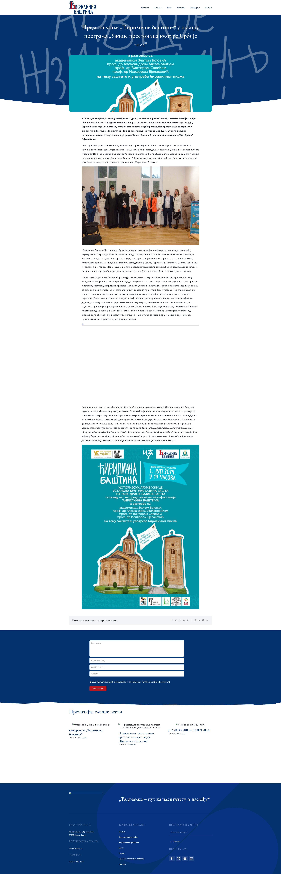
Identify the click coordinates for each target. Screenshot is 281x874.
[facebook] (172, 858)
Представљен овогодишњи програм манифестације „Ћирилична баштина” (136, 737)
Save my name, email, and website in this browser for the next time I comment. (131, 681)
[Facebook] (172, 620)
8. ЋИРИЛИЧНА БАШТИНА (189, 730)
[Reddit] (180, 620)
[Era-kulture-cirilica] (140, 445)
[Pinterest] (195, 620)
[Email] (207, 620)
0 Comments (82, 738)
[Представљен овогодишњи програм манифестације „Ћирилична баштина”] (140, 726)
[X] (176, 620)
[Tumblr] (191, 620)
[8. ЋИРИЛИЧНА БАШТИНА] (190, 724)
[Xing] (203, 620)
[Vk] (199, 620)
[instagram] (178, 858)
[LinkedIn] (184, 620)
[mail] (191, 858)
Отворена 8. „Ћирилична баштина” (85, 732)
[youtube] (185, 858)
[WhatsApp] (187, 620)
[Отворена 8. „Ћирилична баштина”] (91, 724)
